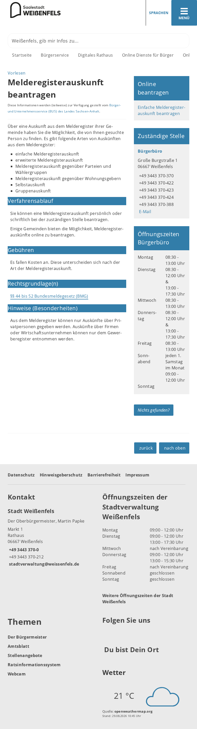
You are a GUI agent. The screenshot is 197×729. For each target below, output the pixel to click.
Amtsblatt (18, 646)
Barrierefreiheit (104, 475)
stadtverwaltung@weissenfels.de (43, 564)
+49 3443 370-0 (23, 550)
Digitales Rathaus (95, 55)
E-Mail (144, 211)
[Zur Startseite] (30, 10)
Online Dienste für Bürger (148, 55)
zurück (146, 448)
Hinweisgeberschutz (61, 475)
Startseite (22, 55)
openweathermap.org (133, 711)
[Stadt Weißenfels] (51, 537)
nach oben (174, 448)
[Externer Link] (107, 632)
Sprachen (158, 12)
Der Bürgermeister (27, 637)
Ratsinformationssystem (34, 665)
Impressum (137, 475)
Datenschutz (21, 475)
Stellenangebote (25, 655)
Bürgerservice (55, 55)
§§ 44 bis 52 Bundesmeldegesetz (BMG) (49, 296)
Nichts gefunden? (154, 410)
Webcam (17, 674)
